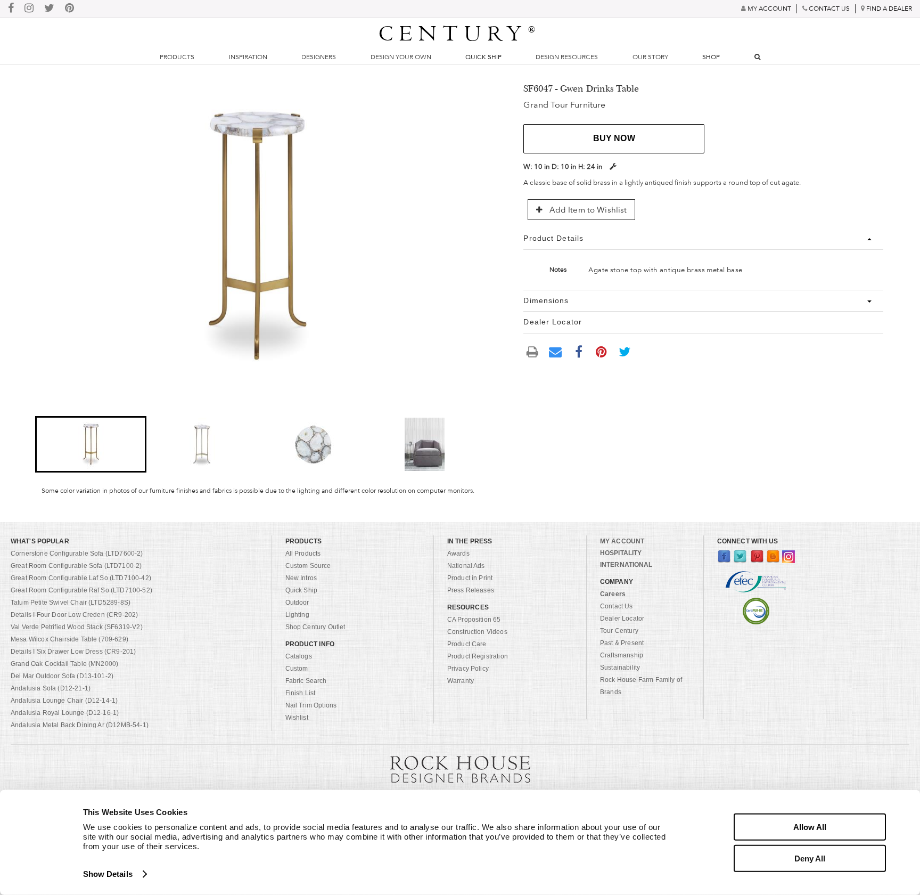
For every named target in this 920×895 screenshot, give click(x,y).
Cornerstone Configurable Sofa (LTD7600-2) (77, 553)
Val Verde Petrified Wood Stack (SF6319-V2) (77, 627)
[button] (90, 444)
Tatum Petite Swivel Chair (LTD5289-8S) (70, 602)
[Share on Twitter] (624, 351)
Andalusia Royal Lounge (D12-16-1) (65, 713)
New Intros (301, 578)
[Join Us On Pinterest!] (69, 8)
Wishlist (296, 717)
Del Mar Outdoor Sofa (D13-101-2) (62, 676)
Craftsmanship (621, 655)
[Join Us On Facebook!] (11, 8)
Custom (296, 668)
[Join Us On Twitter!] (49, 8)
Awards (458, 553)
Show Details (108, 873)
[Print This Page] (532, 351)
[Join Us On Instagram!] (29, 8)
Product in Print (470, 578)
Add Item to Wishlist (587, 210)
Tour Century (619, 630)
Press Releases (470, 590)
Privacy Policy (468, 668)
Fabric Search (306, 681)
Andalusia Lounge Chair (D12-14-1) (64, 700)
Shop (711, 57)
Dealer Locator (622, 618)
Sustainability (620, 667)
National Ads (466, 565)
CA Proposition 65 (474, 619)
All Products (303, 553)
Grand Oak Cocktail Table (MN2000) (64, 664)
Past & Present (622, 643)
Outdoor (297, 602)
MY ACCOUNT (622, 541)
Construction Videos (477, 632)
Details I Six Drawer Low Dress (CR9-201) (73, 651)
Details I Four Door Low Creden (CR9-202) (74, 615)
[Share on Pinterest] (602, 351)
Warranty (460, 681)
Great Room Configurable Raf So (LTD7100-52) (81, 590)
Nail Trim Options (311, 705)
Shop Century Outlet (315, 627)
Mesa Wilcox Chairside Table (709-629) (69, 639)
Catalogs (298, 656)
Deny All (809, 858)
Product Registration (477, 656)
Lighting (297, 615)
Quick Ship (483, 57)
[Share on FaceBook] (579, 351)
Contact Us (616, 606)
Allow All (809, 827)
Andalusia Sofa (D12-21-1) (51, 688)
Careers (613, 594)
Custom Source (308, 565)
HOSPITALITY (621, 553)
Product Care (467, 644)
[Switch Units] (613, 166)
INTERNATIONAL (626, 564)
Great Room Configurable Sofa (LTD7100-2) (76, 565)
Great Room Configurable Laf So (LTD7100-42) (81, 578)
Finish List (300, 693)
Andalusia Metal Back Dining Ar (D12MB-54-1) (80, 725)
